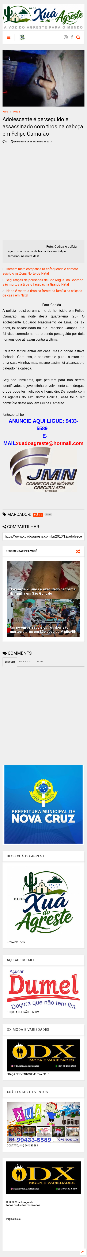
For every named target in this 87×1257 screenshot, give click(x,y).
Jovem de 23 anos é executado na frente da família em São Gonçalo (43, 591)
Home (5, 112)
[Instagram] (66, 37)
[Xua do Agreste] (22, 38)
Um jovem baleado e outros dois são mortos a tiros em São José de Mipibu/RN (43, 629)
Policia (16, 112)
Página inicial (13, 1219)
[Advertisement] (43, 193)
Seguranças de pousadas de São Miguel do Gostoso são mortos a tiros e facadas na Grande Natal (43, 282)
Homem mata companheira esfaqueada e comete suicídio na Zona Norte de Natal (40, 271)
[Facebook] (72, 37)
